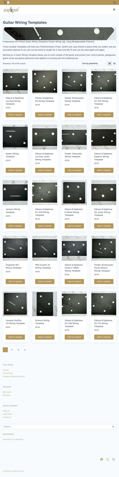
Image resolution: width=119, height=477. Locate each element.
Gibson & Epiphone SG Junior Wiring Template (103, 212)
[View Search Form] (114, 2)
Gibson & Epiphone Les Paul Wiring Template (15, 101)
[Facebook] (101, 459)
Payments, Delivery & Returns (14, 376)
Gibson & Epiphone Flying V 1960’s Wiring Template (74, 268)
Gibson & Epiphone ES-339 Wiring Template (74, 323)
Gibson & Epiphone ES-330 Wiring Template (44, 212)
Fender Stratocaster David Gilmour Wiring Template (103, 268)
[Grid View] (109, 63)
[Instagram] (113, 459)
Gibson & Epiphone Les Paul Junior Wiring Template (44, 157)
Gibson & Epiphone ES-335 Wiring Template (103, 101)
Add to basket (15, 114)
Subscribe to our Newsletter (13, 439)
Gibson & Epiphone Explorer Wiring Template (103, 157)
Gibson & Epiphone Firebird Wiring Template (74, 212)
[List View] (114, 63)
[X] (107, 459)
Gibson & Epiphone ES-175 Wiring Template (103, 323)
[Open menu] (114, 9)
